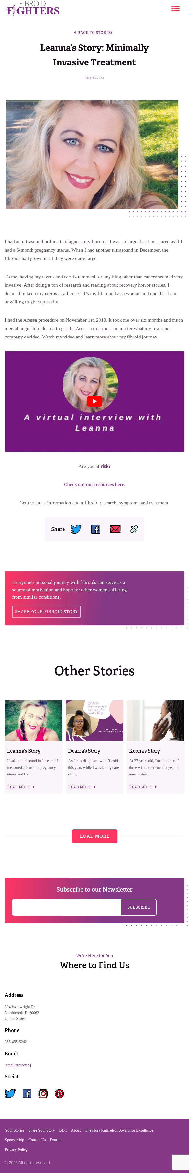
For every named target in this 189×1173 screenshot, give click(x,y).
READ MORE (19, 787)
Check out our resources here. (94, 484)
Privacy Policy (16, 1150)
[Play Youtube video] (94, 401)
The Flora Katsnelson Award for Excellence (119, 1130)
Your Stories (14, 1130)
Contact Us (37, 1140)
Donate (55, 1140)
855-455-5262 (16, 1042)
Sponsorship (14, 1140)
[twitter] (10, 1094)
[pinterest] (59, 1094)
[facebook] (27, 1094)
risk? (106, 466)
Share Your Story (41, 1130)
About (76, 1130)
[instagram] (43, 1094)
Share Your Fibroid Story (46, 611)
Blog (63, 1130)
